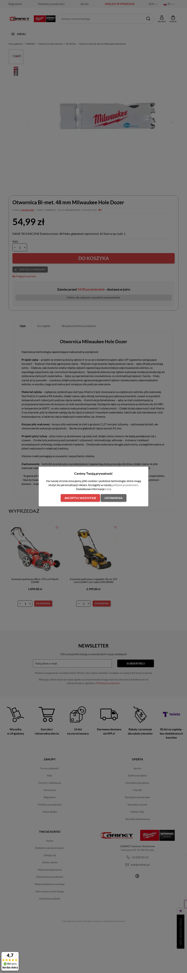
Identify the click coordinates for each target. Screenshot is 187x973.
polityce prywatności (125, 485)
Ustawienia (113, 498)
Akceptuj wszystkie (80, 498)
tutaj (108, 489)
